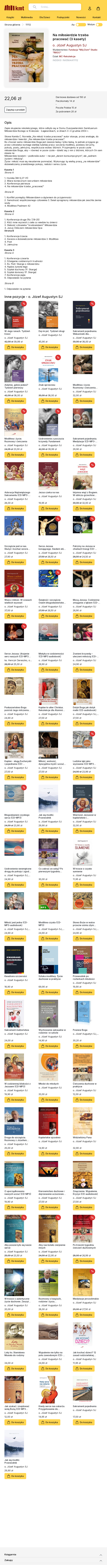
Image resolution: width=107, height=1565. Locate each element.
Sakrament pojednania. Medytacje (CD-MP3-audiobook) (85, 440)
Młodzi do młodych (49, 1083)
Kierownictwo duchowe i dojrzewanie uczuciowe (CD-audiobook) (52, 1192)
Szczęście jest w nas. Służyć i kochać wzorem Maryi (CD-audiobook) (17, 547)
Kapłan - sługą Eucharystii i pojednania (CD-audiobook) (17, 762)
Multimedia (27, 17)
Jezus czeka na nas (49, 492)
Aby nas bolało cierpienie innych (52, 1246)
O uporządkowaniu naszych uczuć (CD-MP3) (17, 1192)
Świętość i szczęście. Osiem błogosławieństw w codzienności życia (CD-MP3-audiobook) (51, 601)
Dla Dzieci (45, 17)
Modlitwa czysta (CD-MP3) (50, 924)
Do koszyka (17, 347)
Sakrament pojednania (84, 1406)
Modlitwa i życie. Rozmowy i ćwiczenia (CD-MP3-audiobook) (84, 386)
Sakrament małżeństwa (16, 1030)
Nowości (81, 17)
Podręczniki (63, 17)
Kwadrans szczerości (15, 976)
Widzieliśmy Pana (82, 1137)
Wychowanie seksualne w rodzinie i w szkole (52, 1031)
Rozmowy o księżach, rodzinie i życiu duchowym (50, 1300)
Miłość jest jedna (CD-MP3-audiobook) (16, 924)
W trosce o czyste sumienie (82, 870)
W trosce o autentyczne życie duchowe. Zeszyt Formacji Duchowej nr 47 (17, 1300)
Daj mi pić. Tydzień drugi (52, 331)
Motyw (91, 24)
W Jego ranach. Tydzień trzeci (17, 332)
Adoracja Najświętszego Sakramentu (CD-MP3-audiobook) (17, 494)
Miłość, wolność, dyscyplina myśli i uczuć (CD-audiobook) (51, 762)
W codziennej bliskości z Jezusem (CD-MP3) (17, 1085)
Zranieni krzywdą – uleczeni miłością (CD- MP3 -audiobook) (85, 655)
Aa (72, 24)
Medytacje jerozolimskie (86, 1298)
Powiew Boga (80, 1030)
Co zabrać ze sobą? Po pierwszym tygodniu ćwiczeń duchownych (51, 870)
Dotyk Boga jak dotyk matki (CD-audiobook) (84, 709)
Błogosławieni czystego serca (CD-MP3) (17, 816)
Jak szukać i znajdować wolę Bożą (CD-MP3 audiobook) (16, 1407)
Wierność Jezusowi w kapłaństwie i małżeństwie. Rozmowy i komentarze (86, 816)
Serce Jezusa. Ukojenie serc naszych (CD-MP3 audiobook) (16, 655)
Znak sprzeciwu (47, 384)
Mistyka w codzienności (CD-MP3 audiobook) (51, 655)
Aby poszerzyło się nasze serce (17, 1246)
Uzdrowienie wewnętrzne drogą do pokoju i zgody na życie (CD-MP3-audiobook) (17, 870)
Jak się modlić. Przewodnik (46, 816)
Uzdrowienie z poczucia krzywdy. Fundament (51, 440)
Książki (10, 17)
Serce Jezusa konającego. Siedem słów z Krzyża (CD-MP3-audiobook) (52, 547)
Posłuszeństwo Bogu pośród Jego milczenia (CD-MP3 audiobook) (16, 709)
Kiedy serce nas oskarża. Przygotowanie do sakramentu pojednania (52, 1407)
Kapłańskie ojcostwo (49, 1137)
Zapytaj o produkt (15, 109)
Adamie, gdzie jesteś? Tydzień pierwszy (16, 386)
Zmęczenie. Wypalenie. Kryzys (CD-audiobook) (85, 1192)
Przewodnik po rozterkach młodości (84, 977)
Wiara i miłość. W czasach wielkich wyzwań (18, 601)
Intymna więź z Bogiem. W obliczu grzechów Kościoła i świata (85, 494)
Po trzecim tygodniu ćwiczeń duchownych (84, 1246)
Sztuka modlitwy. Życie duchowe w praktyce (51, 977)
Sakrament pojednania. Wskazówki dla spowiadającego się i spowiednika (85, 332)
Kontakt (97, 17)
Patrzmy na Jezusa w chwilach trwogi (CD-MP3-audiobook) (84, 547)
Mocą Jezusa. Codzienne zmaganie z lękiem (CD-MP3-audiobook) (86, 601)
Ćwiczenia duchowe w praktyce (85, 1085)
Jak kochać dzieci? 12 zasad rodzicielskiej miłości (84, 1354)
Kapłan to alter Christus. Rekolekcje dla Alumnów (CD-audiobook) (52, 709)
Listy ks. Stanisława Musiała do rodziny (14, 1354)
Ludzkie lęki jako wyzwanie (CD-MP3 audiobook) (83, 762)
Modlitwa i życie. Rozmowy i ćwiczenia (15, 440)
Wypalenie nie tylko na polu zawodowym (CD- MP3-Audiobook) (51, 1354)
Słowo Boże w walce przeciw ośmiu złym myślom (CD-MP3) (84, 924)
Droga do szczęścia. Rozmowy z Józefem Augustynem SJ (15, 1139)
